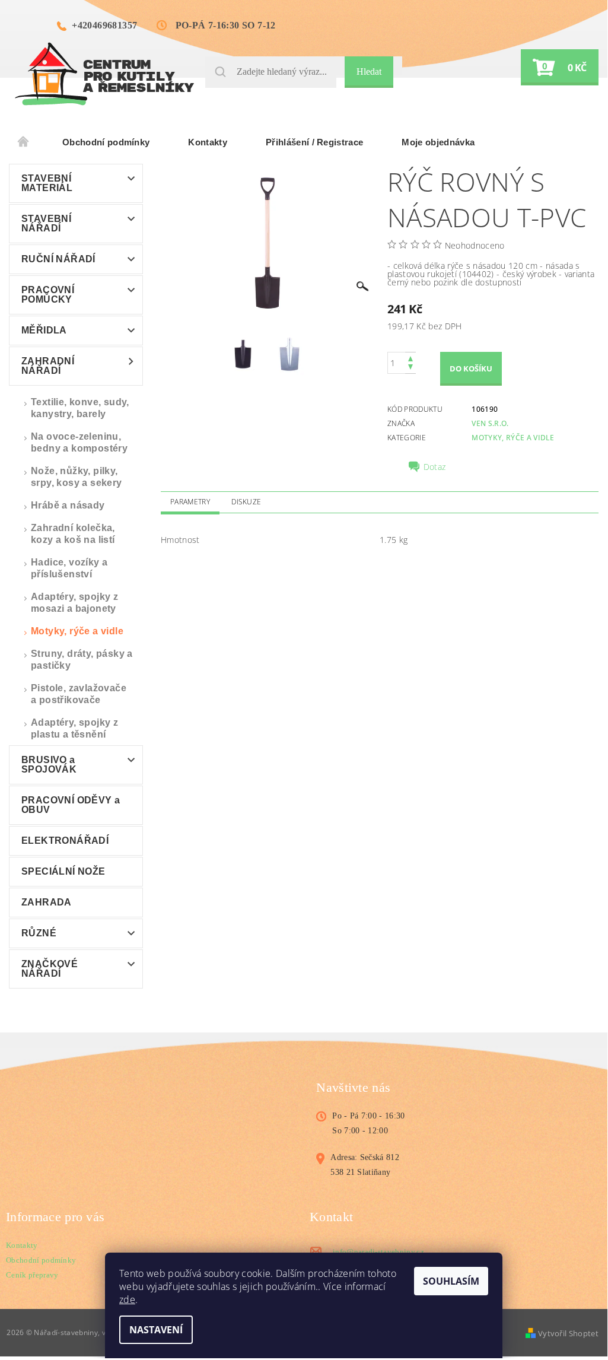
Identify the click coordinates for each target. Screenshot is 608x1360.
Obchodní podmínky (105, 142)
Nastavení (156, 1329)
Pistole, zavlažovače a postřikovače (78, 694)
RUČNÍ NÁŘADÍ (58, 259)
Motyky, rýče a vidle (77, 631)
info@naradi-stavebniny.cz (378, 1251)
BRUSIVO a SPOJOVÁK (49, 764)
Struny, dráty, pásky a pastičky (82, 660)
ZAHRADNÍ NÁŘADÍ (47, 366)
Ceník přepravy (32, 1274)
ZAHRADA (46, 902)
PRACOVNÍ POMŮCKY (47, 294)
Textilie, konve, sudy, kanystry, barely (80, 408)
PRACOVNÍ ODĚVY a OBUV (70, 805)
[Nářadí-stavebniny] (104, 73)
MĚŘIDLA (44, 330)
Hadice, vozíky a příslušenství (69, 568)
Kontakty (207, 142)
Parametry (190, 502)
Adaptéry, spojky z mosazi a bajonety (74, 603)
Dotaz (435, 467)
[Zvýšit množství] (410, 357)
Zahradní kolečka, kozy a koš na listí (73, 534)
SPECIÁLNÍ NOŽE (63, 871)
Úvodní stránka (24, 142)
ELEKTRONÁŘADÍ (65, 840)
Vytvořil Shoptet (568, 1333)
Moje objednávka (438, 142)
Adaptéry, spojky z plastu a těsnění (74, 728)
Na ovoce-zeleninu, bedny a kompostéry (79, 442)
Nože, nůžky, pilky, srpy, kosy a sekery (76, 477)
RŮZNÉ (38, 933)
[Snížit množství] (410, 368)
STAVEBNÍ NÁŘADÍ (46, 223)
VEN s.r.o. (490, 423)
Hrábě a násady (68, 505)
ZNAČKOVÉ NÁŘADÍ (49, 968)
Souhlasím (451, 1281)
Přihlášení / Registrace (314, 142)
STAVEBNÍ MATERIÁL (46, 183)
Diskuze (246, 502)
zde (127, 1299)
